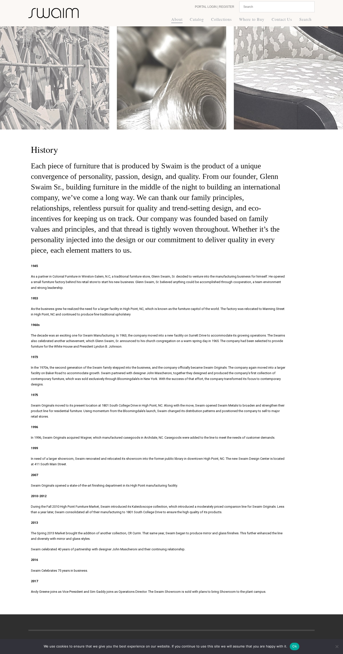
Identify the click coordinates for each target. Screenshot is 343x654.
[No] (336, 646)
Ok (294, 646)
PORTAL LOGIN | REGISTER (214, 7)
